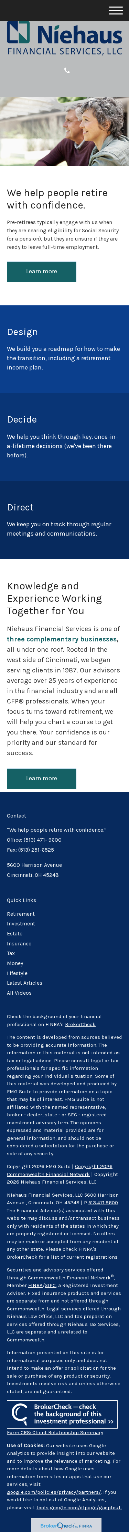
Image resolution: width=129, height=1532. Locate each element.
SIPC (50, 1285)
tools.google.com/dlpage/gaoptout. (79, 1507)
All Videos (19, 993)
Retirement (21, 914)
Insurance (19, 944)
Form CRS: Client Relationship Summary (55, 1432)
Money (15, 963)
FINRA (35, 1285)
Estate (14, 934)
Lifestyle (17, 973)
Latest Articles (24, 983)
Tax (11, 953)
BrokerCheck (80, 1024)
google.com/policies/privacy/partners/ (54, 1492)
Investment (21, 924)
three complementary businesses (62, 639)
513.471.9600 (103, 1202)
